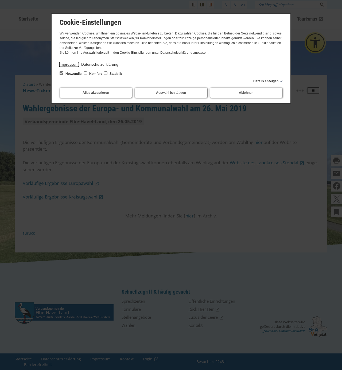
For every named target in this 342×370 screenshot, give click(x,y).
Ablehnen (246, 93)
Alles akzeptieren (96, 93)
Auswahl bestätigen (171, 93)
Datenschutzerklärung (99, 64)
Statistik (115, 74)
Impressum (69, 64)
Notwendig (73, 74)
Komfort (95, 74)
